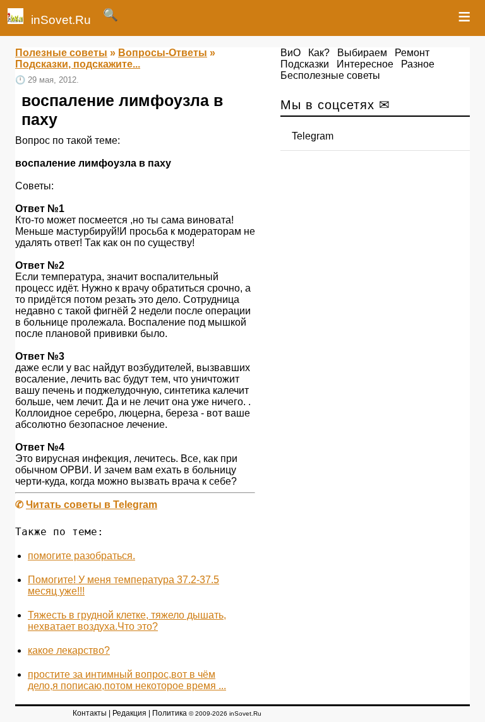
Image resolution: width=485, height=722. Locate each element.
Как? (319, 52)
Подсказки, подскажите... (77, 64)
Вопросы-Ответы (162, 52)
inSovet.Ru (61, 20)
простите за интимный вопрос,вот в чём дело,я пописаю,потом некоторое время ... (127, 680)
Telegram (312, 136)
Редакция (129, 713)
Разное (417, 64)
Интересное (365, 64)
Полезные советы (61, 52)
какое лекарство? (69, 650)
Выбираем (362, 52)
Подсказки (304, 64)
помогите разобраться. (81, 555)
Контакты (90, 713)
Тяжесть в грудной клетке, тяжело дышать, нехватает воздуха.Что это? (127, 621)
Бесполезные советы (330, 75)
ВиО (290, 52)
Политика (169, 713)
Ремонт (412, 52)
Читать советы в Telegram (91, 504)
